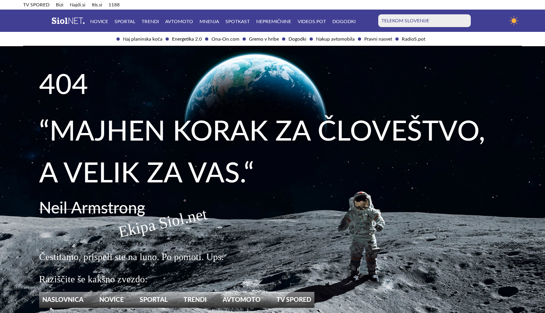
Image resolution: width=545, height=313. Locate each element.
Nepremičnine (273, 21)
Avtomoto (179, 21)
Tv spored (293, 300)
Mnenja (209, 21)
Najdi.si (77, 4)
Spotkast (237, 21)
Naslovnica (62, 300)
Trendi (150, 21)
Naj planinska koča (142, 39)
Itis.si (97, 4)
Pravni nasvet (378, 39)
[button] (28, 20)
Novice (99, 21)
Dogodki (297, 39)
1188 (114, 4)
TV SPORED (36, 4)
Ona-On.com (225, 39)
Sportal (125, 21)
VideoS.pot (312, 21)
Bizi (59, 4)
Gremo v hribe (264, 39)
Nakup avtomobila (335, 39)
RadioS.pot (413, 39)
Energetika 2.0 (187, 39)
